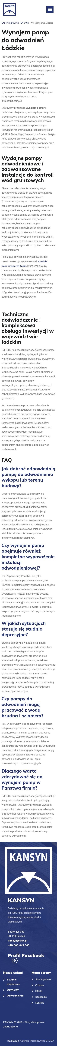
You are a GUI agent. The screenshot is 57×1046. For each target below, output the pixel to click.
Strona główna (10, 22)
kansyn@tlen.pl (17, 940)
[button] (50, 9)
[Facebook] (15, 960)
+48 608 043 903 (18, 945)
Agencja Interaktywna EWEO (37, 1040)
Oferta (25, 22)
